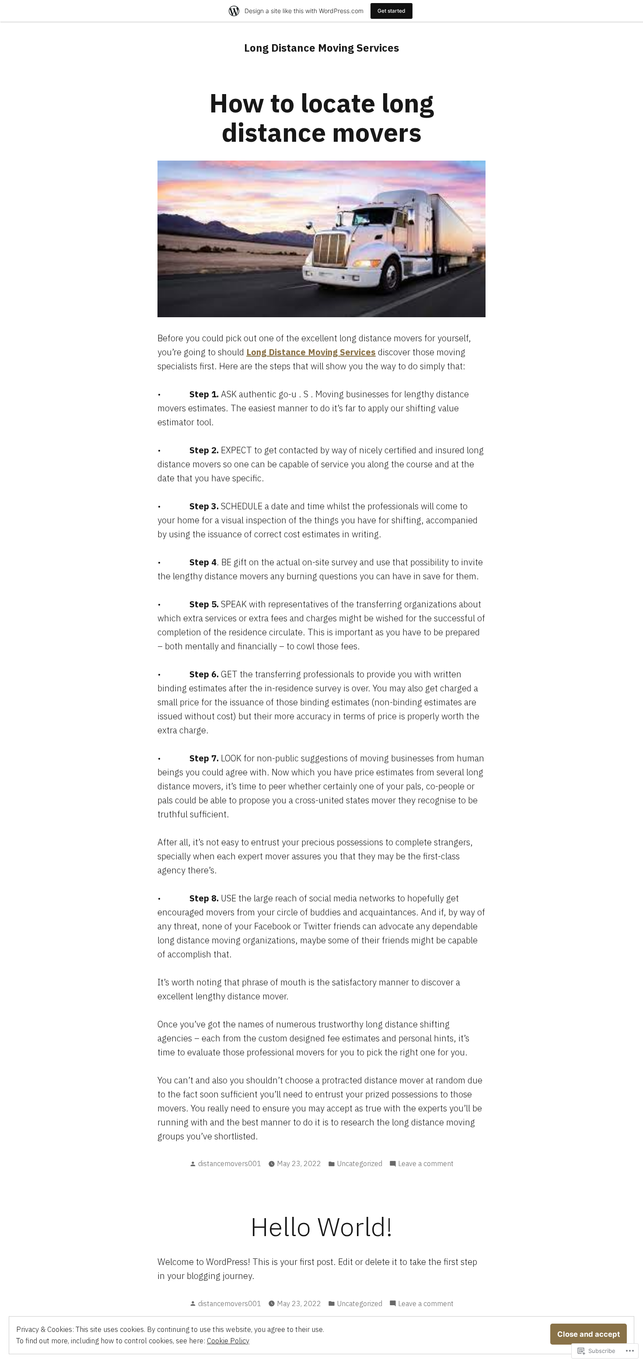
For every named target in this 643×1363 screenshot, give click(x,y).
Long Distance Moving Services (321, 48)
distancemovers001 (229, 1163)
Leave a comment (426, 1164)
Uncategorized (359, 1163)
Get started (391, 10)
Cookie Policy (228, 1340)
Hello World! (321, 1226)
